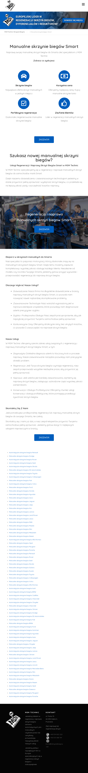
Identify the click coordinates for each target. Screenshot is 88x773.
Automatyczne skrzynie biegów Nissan (23, 682)
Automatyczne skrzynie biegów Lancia (23, 651)
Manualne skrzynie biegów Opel (21, 543)
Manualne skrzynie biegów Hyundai (22, 494)
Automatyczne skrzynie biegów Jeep (22, 648)
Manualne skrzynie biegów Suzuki (21, 571)
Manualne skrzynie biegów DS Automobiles (25, 470)
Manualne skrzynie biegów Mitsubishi (22, 533)
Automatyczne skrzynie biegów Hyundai (23, 634)
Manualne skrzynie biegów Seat (20, 560)
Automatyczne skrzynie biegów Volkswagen (25, 477)
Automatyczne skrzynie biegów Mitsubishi (24, 675)
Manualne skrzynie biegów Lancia (21, 512)
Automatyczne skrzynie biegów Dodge (23, 613)
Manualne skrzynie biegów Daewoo (22, 689)
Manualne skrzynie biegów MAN (20, 522)
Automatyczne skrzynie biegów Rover (23, 459)
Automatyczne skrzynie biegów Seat (22, 463)
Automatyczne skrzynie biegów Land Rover (25, 658)
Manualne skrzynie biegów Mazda (21, 526)
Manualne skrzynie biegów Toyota (21, 574)
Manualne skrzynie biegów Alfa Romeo (23, 585)
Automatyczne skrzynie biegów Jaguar (23, 641)
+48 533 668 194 (56, 738)
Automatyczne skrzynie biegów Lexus (22, 661)
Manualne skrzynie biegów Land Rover (23, 515)
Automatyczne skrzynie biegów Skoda (23, 466)
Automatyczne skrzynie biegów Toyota (23, 473)
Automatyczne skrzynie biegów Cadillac (23, 595)
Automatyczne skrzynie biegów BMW (22, 592)
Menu (83, 4)
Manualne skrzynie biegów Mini (20, 529)
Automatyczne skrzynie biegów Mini (22, 672)
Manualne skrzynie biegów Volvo (21, 581)
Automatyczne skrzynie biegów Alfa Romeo (25, 540)
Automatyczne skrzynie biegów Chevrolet (24, 599)
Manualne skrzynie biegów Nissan (21, 536)
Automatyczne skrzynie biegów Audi (22, 588)
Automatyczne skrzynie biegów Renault (23, 452)
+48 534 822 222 (56, 734)
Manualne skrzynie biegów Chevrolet (22, 606)
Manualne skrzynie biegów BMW (21, 623)
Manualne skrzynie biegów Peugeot (22, 547)
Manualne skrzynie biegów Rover (21, 557)
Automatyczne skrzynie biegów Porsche (23, 696)
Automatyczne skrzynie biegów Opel (22, 686)
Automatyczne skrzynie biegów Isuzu (22, 637)
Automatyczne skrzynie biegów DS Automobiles (26, 616)
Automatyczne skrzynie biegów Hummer (24, 630)
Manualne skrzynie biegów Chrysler (22, 644)
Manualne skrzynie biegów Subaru (21, 567)
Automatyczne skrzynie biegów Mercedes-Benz (26, 668)
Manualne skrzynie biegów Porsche (22, 550)
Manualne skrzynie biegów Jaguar (21, 501)
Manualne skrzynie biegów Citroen (21, 654)
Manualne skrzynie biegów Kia (20, 508)
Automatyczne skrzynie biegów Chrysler (23, 602)
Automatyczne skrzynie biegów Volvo (23, 484)
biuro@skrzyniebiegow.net (54, 745)
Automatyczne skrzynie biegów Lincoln (23, 665)
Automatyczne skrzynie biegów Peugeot (23, 693)
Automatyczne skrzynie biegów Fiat (22, 620)
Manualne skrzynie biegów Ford (21, 487)
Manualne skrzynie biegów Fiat (20, 480)
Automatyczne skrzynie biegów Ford (22, 627)
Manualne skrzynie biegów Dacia (21, 679)
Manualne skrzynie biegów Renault (22, 553)
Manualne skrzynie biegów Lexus (21, 519)
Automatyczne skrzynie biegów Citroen (23, 609)
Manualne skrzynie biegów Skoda (21, 564)
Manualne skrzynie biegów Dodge (21, 456)
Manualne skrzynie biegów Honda (21, 491)
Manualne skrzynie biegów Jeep (21, 505)
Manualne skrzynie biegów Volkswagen (23, 578)
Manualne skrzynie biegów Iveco (21, 498)
